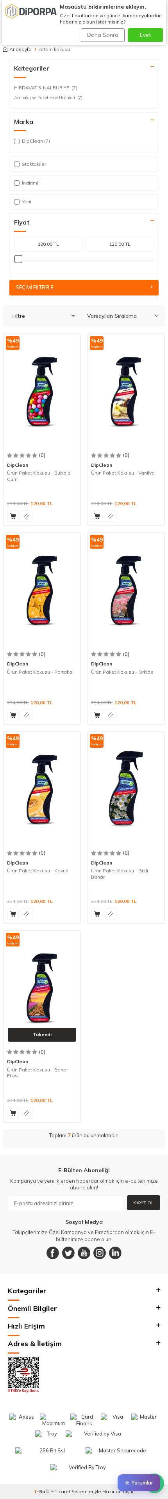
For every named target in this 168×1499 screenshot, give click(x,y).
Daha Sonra (102, 34)
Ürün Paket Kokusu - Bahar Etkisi (37, 1073)
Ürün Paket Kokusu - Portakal (40, 672)
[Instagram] (99, 1253)
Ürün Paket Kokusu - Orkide (122, 672)
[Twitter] (68, 1253)
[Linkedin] (115, 1253)
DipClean (17, 465)
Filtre (19, 315)
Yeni (26, 202)
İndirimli (30, 183)
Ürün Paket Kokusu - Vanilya (123, 473)
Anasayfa (20, 49)
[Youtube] (84, 1253)
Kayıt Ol (143, 1202)
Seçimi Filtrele (35, 287)
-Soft (42, 1491)
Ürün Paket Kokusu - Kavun (37, 871)
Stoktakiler (34, 164)
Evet (145, 34)
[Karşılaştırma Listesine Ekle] (26, 516)
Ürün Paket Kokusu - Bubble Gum (39, 476)
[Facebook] (52, 1253)
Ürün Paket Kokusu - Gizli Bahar (119, 874)
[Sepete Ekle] (13, 516)
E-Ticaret (60, 1491)
